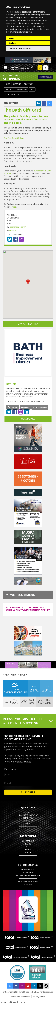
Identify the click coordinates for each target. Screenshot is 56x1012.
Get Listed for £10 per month (28, 875)
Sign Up (28, 852)
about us (28, 812)
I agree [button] (11, 38)
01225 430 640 (41, 407)
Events (28, 844)
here (33, 161)
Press (28, 824)
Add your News (28, 873)
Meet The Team (28, 818)
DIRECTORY (28, 84)
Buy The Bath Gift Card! (14, 138)
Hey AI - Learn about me (28, 815)
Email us (13, 230)
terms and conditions (20, 996)
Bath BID (11, 384)
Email (26, 407)
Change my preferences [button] (19, 48)
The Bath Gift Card (13, 95)
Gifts (32, 89)
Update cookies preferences (12, 1002)
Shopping (17, 84)
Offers (28, 849)
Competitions (28, 841)
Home (7, 84)
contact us (28, 821)
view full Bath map (28, 324)
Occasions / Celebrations (16, 89)
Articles (28, 847)
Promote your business (28, 881)
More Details (28, 418)
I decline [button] (12, 43)
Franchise (28, 884)
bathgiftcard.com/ (18, 227)
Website (14, 407)
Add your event (28, 870)
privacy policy (39, 996)
